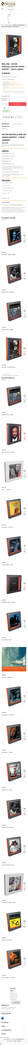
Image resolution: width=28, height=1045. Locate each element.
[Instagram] (2, 1018)
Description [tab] (5, 124)
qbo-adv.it (18, 1041)
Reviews (4, 128)
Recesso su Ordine (4, 1037)
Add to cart (18, 104)
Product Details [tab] (17, 124)
